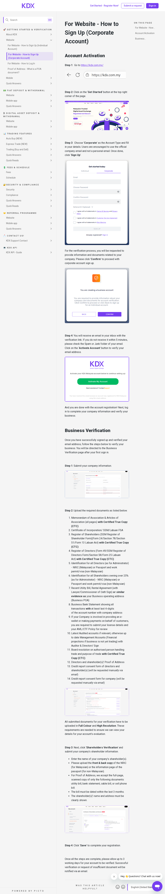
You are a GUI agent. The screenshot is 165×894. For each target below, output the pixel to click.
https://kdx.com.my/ (92, 65)
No (123, 887)
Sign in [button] (152, 5)
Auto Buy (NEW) (14, 138)
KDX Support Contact (17, 240)
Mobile (9, 78)
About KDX (11, 34)
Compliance (12, 195)
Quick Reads (12, 160)
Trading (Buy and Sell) (17, 149)
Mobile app (11, 100)
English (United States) (143, 887)
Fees (8, 172)
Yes (118, 887)
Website (10, 40)
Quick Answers (13, 83)
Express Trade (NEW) (16, 144)
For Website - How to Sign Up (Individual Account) (28, 47)
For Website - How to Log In (21, 63)
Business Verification (141, 39)
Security (10, 189)
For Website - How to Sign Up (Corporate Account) (23, 56)
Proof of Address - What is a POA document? (24, 71)
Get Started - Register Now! (104, 5)
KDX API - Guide (14, 252)
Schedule (11, 177)
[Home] (28, 5)
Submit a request (133, 5)
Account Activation (145, 33)
